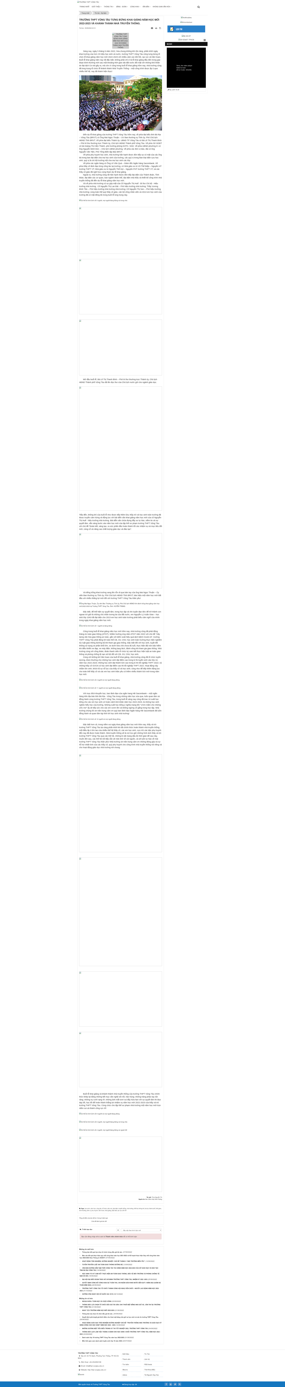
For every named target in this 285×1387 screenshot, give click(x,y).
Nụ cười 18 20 (174, 90)
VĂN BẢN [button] (146, 6)
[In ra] (156, 28)
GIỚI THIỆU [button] (96, 6)
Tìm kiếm (125, 1364)
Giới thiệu (125, 1354)
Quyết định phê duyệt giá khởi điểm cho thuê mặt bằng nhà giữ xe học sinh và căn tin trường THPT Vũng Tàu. (120, 1317)
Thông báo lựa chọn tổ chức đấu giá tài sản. (97, 1314)
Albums (125, 1370)
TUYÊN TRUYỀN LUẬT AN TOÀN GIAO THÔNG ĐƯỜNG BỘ (102, 1264)
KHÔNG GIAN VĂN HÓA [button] (161, 6)
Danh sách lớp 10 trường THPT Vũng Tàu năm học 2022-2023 (103, 1337)
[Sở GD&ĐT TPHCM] (186, 39)
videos (124, 1375)
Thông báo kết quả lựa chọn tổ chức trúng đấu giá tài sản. (102, 1252)
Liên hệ (147, 1359)
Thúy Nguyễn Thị (157, 1197)
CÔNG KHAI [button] (134, 6)
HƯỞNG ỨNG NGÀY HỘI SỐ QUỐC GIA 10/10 (97, 1294)
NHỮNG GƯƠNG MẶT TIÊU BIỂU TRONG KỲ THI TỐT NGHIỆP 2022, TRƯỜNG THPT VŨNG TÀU (115, 1328)
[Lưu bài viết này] (160, 28)
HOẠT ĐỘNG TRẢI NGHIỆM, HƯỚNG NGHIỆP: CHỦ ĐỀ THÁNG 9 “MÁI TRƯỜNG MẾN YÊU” (113, 1261)
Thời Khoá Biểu (149, 1370)
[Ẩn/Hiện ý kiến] (118, 1230)
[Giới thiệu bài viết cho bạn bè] (152, 28)
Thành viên (126, 1359)
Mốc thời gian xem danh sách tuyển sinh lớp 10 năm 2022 (102, 1341)
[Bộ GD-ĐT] (186, 36)
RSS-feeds (148, 1364)
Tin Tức (147, 1354)
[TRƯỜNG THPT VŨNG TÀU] (88, 2)
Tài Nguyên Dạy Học (151, 1375)
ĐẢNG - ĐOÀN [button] (121, 6)
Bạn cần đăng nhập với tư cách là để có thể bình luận (109, 1236)
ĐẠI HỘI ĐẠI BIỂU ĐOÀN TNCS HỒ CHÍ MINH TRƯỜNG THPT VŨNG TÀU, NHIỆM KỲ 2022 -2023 (114, 1279)
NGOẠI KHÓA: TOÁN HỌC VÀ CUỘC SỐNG (96, 1301)
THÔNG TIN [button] (108, 6)
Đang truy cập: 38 (130, 1384)
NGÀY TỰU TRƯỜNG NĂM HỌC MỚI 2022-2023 (98, 1310)
